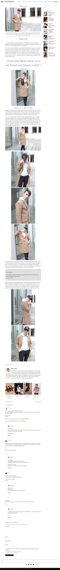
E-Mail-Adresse (8, 540)
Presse (49, 1)
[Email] (33, 564)
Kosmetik (24, 1)
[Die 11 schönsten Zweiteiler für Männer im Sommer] (45, 19)
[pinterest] (31, 564)
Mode (19, 1)
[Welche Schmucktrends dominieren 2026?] (18, 389)
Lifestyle (29, 1)
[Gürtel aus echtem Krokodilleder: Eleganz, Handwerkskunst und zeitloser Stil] (9, 389)
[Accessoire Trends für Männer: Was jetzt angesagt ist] (45, 31)
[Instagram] (53, 2)
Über (46, 1)
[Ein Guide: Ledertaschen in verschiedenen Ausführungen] (27, 389)
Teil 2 (19, 118)
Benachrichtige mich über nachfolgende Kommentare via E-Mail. (13, 551)
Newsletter (40, 1)
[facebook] (28, 564)
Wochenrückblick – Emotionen (9, 401)
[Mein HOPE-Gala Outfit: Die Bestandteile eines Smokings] (45, 25)
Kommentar (7, 526)
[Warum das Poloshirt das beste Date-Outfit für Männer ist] (36, 389)
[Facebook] (56, 2)
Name (6, 536)
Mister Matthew (12, 425)
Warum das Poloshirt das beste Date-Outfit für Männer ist (36, 396)
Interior (35, 1)
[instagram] (26, 564)
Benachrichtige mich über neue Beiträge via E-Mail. (12, 552)
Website (6, 544)
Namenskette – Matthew (38, 401)
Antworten (10, 437)
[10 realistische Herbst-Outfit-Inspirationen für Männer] (45, 37)
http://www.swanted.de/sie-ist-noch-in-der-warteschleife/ (15, 421)
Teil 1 (15, 118)
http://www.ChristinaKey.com (10, 450)
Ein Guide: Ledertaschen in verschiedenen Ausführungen (27, 396)
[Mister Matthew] (7, 2)
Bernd (8, 472)
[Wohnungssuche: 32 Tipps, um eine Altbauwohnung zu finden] (45, 43)
